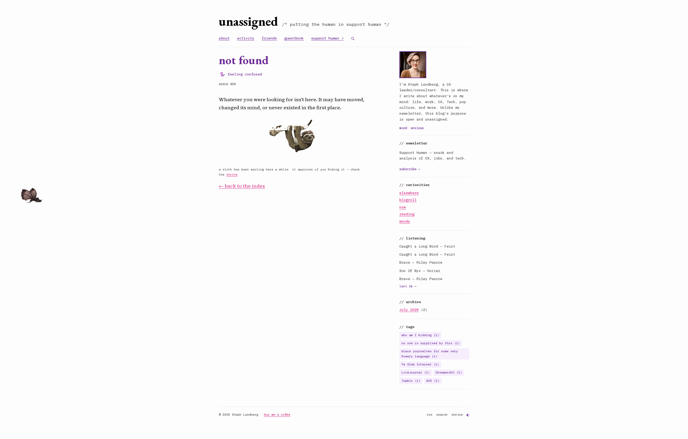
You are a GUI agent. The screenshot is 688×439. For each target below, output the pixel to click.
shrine (232, 174)
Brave (404, 262)
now (402, 207)
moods (404, 221)
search (441, 414)
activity (245, 38)
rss (429, 414)
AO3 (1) (432, 381)
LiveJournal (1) (416, 372)
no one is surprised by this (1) (431, 343)
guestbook (294, 38)
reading (406, 214)
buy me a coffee (277, 414)
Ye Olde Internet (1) (420, 364)
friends (269, 38)
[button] (41, 198)
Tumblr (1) (411, 381)
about (224, 38)
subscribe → (409, 169)
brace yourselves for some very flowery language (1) (430, 353)
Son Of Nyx (410, 271)
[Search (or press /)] (353, 39)
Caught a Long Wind (418, 246)
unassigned (248, 21)
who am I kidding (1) (420, 335)
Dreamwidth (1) (449, 372)
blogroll (408, 200)
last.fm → (407, 286)
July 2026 (409, 310)
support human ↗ (327, 38)
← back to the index (242, 186)
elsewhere (409, 193)
